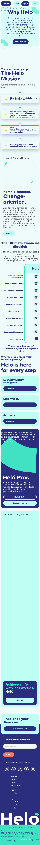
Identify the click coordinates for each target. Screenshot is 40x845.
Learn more (10, 388)
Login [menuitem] (17, 4)
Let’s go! (20, 700)
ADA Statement (15, 808)
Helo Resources (15, 785)
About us (9, 233)
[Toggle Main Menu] (35, 3)
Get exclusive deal (20, 729)
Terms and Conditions (16, 835)
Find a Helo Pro (20, 41)
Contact (13, 782)
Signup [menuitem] (25, 4)
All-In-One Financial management (15, 276)
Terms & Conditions (17, 805)
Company (14, 779)
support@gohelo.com (17, 793)
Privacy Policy (26, 762)
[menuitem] (6, 3)
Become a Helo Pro (20, 503)
